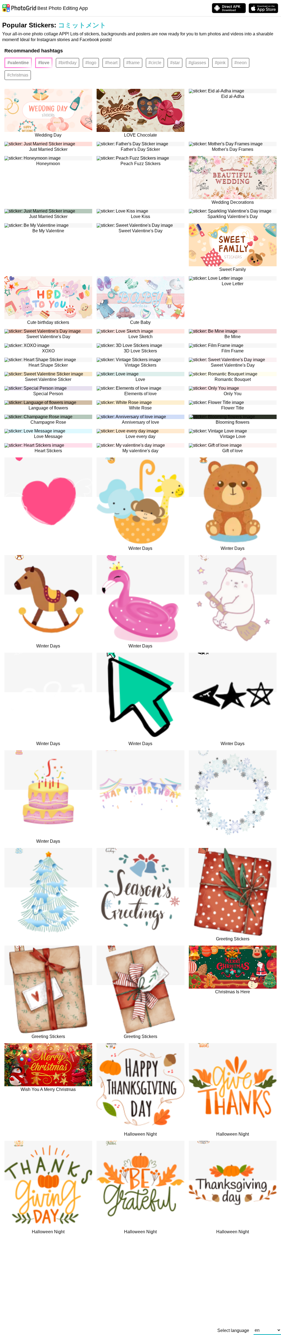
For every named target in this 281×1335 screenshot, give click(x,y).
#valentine (18, 62)
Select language (233, 1330)
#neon (240, 62)
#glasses (197, 62)
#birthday (67, 62)
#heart (111, 62)
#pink (220, 62)
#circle (154, 62)
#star (175, 62)
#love (43, 62)
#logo (90, 62)
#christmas (17, 75)
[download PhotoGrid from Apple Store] (263, 8)
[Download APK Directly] (229, 8)
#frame (133, 62)
